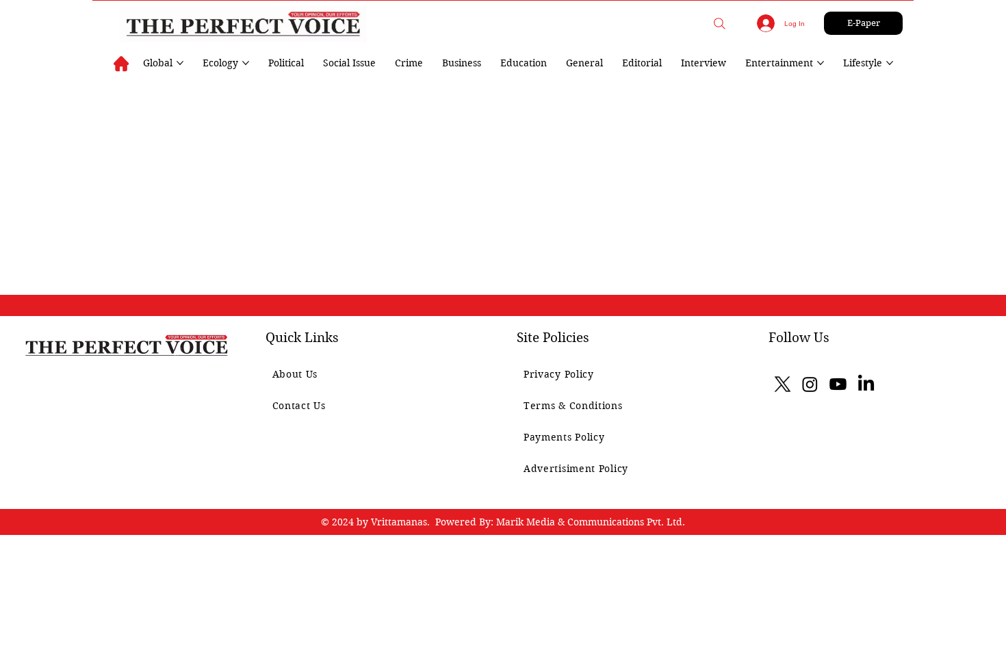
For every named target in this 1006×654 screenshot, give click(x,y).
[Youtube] (838, 384)
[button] (720, 24)
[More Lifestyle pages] (889, 63)
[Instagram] (810, 384)
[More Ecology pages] (245, 63)
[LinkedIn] (866, 384)
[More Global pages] (180, 63)
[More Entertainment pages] (820, 63)
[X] (782, 384)
